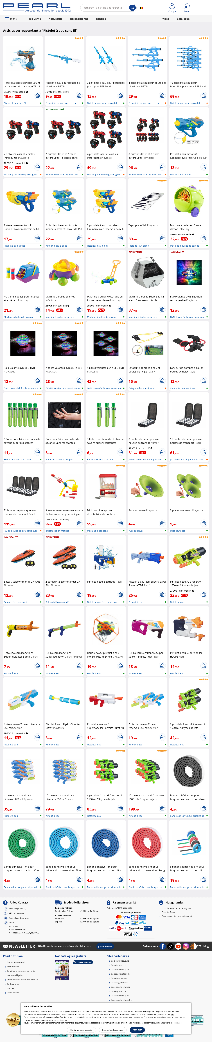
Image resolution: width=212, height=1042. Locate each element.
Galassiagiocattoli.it (120, 982)
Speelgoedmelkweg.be (121, 1000)
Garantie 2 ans (168, 912)
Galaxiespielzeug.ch (120, 969)
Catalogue (183, 18)
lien (172, 1014)
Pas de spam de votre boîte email (177, 916)
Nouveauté (55, 18)
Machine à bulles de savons (184, 245)
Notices (10, 988)
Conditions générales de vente (21, 970)
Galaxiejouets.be (118, 991)
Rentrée (101, 18)
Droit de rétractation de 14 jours (176, 908)
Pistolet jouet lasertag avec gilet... (21, 174)
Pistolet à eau (135, 602)
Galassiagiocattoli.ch (120, 973)
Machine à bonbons (97, 530)
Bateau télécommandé (15, 602)
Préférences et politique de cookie (22, 979)
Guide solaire (13, 992)
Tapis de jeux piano (139, 245)
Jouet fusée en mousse (57, 530)
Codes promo (13, 984)
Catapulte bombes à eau (141, 388)
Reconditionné (79, 18)
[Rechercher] (132, 8)
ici (181, 1023)
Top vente (35, 18)
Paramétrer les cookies (112, 1029)
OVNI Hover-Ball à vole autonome (187, 317)
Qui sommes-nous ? (16, 962)
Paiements (119, 908)
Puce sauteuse (136, 530)
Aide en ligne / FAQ (17, 908)
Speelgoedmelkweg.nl (121, 986)
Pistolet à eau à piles (181, 174)
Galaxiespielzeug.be (120, 995)
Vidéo (165, 18)
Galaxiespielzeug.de (120, 960)
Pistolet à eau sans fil (15, 103)
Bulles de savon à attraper (17, 459)
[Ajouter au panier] (37, 95)
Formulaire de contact (19, 918)
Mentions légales (15, 975)
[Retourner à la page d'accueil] (37, 8)
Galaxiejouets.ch (118, 965)
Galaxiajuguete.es (119, 978)
